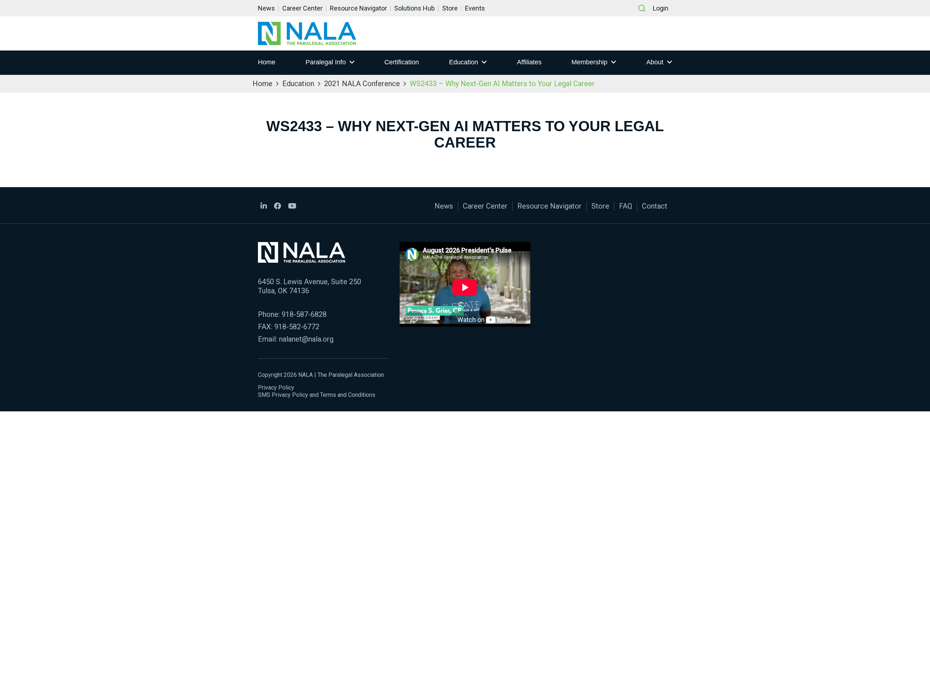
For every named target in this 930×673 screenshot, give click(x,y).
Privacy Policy (276, 387)
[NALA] (307, 33)
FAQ (625, 206)
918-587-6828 (304, 314)
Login (660, 8)
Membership (589, 62)
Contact (654, 206)
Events (475, 8)
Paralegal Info (326, 62)
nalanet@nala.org (306, 339)
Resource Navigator (358, 8)
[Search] (642, 8)
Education (463, 62)
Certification (401, 62)
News (266, 8)
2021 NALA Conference (362, 83)
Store (450, 8)
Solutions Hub (414, 8)
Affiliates (529, 62)
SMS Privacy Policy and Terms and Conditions (316, 394)
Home (266, 62)
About (654, 62)
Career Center (302, 8)
